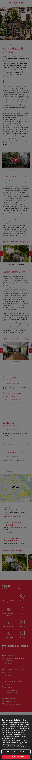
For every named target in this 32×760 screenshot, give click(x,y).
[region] (16, 737)
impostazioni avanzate (16, 751)
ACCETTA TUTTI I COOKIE (16, 757)
